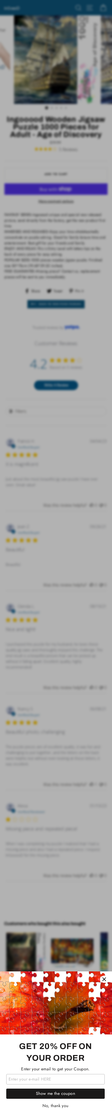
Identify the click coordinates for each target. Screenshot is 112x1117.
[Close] (104, 979)
